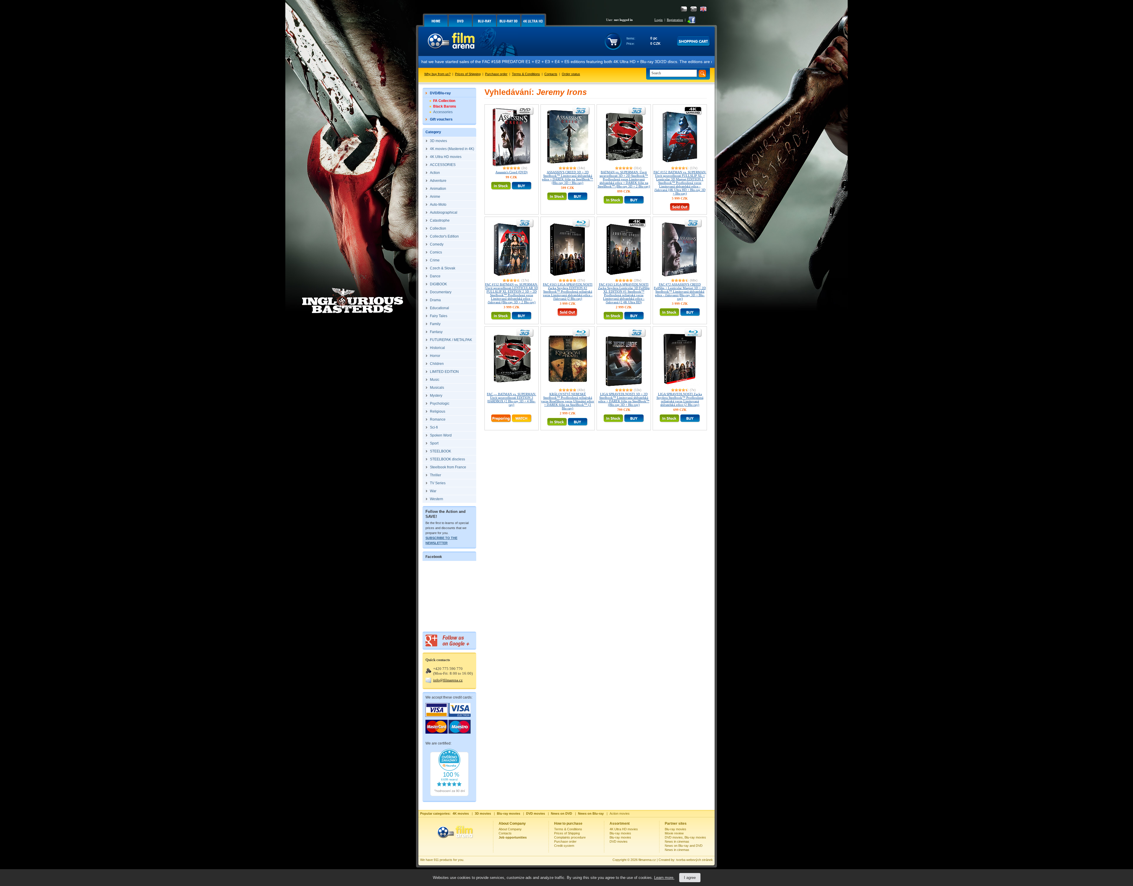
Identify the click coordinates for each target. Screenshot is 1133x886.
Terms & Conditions (526, 74)
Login (658, 20)
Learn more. (664, 877)
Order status (571, 74)
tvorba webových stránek (694, 860)
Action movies (620, 813)
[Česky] (683, 9)
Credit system (564, 845)
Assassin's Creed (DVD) (511, 172)
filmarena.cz (647, 860)
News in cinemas (677, 841)
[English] (703, 9)
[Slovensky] (693, 9)
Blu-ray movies (620, 833)
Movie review (674, 833)
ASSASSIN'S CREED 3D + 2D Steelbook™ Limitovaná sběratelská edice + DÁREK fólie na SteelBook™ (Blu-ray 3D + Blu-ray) (567, 177)
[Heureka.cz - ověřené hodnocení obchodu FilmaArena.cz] (449, 795)
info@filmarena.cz (448, 680)
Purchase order (496, 74)
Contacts (550, 74)
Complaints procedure (570, 837)
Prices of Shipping (468, 74)
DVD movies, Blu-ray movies (685, 837)
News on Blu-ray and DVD (684, 845)
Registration (675, 20)
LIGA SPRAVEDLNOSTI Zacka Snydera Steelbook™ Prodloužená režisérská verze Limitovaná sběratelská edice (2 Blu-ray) (679, 399)
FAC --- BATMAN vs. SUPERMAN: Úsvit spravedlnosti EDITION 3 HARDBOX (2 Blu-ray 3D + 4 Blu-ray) (511, 399)
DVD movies (619, 841)
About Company (510, 829)
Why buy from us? (437, 74)
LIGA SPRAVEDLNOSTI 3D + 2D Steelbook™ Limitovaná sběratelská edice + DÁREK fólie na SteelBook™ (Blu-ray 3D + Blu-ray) (623, 399)
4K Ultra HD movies (624, 829)
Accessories (443, 112)
